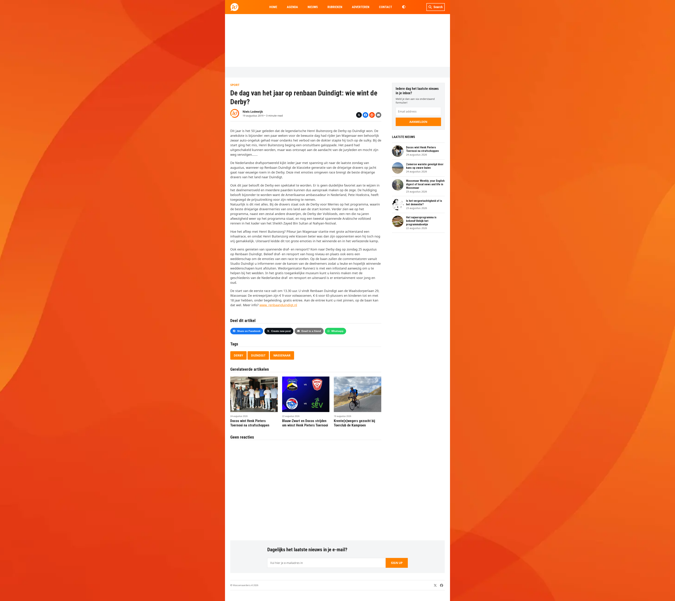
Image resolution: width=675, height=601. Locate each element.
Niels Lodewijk (253, 112)
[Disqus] (305, 488)
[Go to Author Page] (234, 113)
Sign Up (397, 563)
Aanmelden (418, 122)
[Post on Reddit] (372, 115)
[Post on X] (359, 115)
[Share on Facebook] (365, 115)
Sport (234, 85)
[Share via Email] (378, 115)
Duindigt (258, 355)
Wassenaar (282, 355)
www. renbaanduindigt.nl (278, 305)
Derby (238, 355)
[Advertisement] (337, 40)
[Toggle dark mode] (404, 7)
